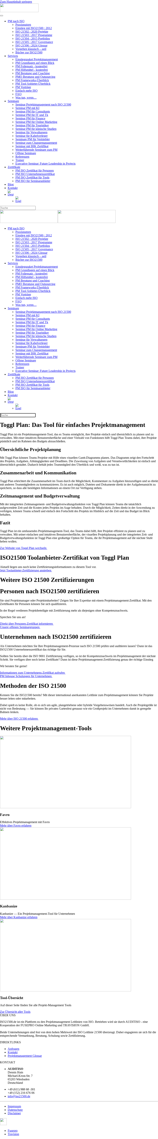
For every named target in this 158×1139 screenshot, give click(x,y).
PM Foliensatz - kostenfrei (31, 66)
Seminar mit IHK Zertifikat (31, 146)
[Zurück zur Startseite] (19, 11)
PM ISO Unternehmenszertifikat (35, 174)
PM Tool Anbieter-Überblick (32, 83)
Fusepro (13, 1130)
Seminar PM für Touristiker (32, 125)
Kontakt (13, 188)
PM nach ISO (16, 21)
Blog (11, 184)
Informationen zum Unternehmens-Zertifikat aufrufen (33, 672)
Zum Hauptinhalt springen (16, 1)
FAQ (18, 94)
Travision (13, 1134)
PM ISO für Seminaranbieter (32, 181)
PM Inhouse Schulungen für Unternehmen (26, 676)
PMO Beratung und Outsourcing (35, 76)
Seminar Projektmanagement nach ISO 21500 (43, 104)
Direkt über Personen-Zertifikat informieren (27, 623)
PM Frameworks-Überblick (32, 80)
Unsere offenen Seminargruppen (20, 627)
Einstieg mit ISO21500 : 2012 (33, 28)
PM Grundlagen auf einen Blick (34, 62)
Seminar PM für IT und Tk (31, 115)
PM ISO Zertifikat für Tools (32, 177)
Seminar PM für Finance (30, 118)
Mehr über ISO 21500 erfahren (19, 718)
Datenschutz (15, 1109)
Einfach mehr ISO (26, 90)
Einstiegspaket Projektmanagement (36, 59)
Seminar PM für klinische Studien (35, 128)
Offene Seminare (25, 153)
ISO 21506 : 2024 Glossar (31, 45)
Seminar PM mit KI (27, 108)
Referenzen (22, 156)
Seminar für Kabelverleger (31, 135)
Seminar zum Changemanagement (36, 142)
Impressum (14, 1106)
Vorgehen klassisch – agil (30, 49)
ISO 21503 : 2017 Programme (33, 35)
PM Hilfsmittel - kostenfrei (31, 69)
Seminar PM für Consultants (32, 111)
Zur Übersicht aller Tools (15, 1011)
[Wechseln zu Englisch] (86, 199)
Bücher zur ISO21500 (28, 52)
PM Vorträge (23, 87)
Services (13, 56)
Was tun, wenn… (26, 97)
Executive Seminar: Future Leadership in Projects (45, 163)
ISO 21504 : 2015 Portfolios (32, 38)
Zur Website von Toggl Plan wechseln (23, 548)
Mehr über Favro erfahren (15, 825)
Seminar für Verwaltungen (31, 132)
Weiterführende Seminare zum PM (36, 149)
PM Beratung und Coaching (32, 73)
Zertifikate (14, 167)
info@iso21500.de (19, 1096)
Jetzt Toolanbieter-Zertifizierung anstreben (26, 570)
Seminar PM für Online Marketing (36, 122)
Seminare (13, 101)
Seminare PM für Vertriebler (32, 139)
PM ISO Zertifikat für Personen (34, 170)
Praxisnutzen (23, 24)
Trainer (19, 160)
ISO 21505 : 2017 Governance (34, 42)
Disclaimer (14, 1113)
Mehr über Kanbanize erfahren (18, 917)
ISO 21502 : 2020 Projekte (31, 31)
